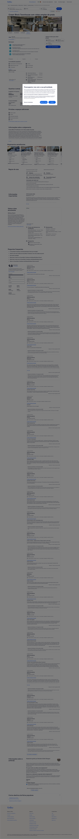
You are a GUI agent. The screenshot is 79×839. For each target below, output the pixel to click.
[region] (39, 94)
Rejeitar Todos (44, 102)
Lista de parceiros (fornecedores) (29, 98)
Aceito (52, 102)
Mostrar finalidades (28, 102)
